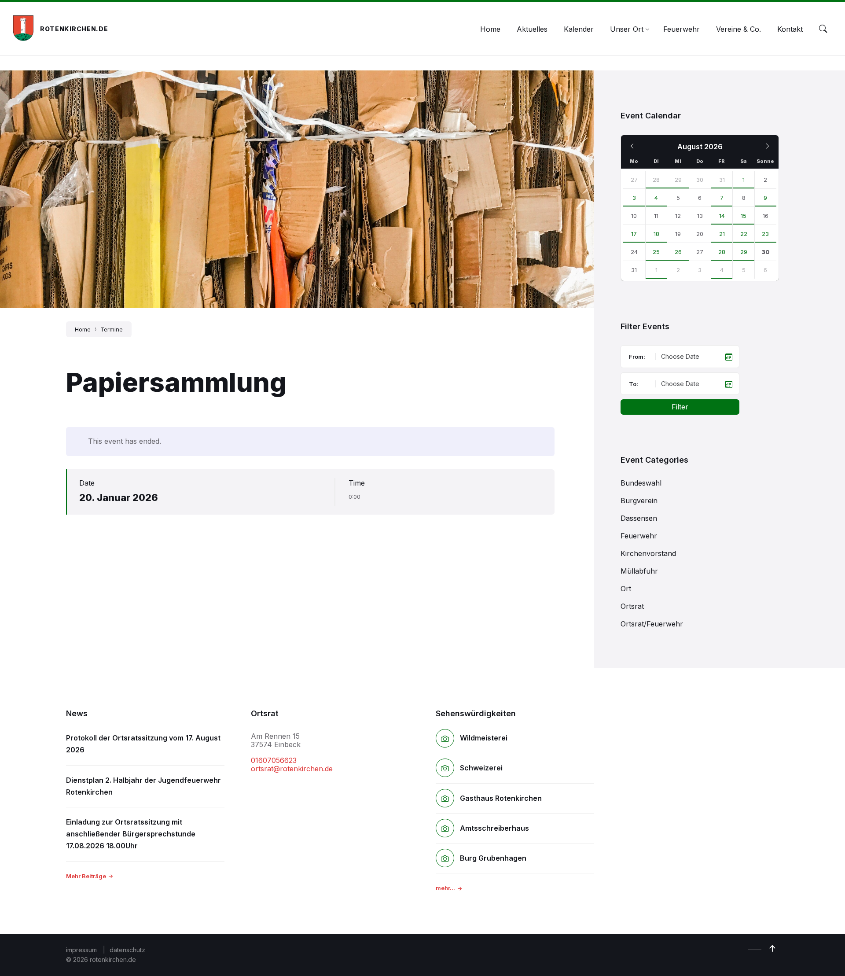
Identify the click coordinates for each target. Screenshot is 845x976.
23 (765, 233)
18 (656, 233)
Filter (680, 406)
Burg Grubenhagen (493, 858)
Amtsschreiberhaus (494, 828)
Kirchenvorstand (648, 553)
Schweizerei (481, 767)
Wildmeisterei (483, 737)
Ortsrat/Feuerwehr (652, 623)
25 (656, 251)
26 (678, 251)
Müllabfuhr (639, 571)
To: (633, 383)
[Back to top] (772, 948)
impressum (81, 950)
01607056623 (274, 760)
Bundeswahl (641, 483)
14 (722, 215)
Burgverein (639, 500)
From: (637, 356)
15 (743, 215)
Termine (111, 329)
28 (656, 179)
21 (722, 233)
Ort (626, 588)
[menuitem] (490, 29)
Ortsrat (632, 606)
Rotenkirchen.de (74, 29)
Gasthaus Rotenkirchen (501, 798)
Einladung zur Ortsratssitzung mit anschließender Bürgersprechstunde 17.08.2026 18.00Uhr (130, 834)
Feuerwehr (639, 535)
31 (722, 179)
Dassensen (639, 518)
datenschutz (127, 950)
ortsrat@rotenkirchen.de (292, 768)
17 (634, 233)
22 (743, 233)
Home (83, 329)
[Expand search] (823, 29)
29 (678, 179)
